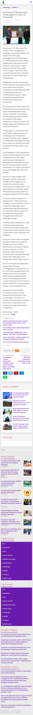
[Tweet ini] (10, 373)
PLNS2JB (5, 570)
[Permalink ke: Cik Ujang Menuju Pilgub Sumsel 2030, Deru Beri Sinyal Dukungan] (7, 395)
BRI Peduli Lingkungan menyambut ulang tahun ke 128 (24, 359)
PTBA (4, 551)
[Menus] (31, 2)
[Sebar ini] (5, 373)
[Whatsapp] (5, 377)
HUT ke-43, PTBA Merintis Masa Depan (15, 342)
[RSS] (17, 350)
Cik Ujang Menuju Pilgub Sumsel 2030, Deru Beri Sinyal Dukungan (21, 395)
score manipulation (7, 686)
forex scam (4, 696)
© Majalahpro (5, 711)
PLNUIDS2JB (6, 567)
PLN (3, 544)
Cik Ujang (5, 574)
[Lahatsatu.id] (3, 2)
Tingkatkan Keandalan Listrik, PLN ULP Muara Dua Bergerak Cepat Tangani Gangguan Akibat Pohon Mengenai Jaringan (16, 642)
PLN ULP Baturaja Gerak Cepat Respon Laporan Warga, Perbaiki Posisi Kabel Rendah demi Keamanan (21, 428)
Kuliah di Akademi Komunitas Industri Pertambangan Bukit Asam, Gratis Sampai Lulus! (15, 323)
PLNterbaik (6, 547)
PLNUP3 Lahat (7, 578)
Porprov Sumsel (7, 555)
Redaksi (18, 712)
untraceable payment (8, 677)
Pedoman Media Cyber (7, 712)
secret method (6, 671)
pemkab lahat (7, 563)
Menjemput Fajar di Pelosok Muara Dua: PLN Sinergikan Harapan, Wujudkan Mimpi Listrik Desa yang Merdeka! (21, 404)
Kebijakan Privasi (15, 711)
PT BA (13, 314)
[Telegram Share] (21, 373)
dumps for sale (6, 705)
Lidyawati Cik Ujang (8, 559)
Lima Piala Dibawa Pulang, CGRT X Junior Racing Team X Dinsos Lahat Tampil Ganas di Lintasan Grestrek (16, 661)
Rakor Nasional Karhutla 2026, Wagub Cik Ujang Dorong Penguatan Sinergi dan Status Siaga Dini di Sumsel (21, 412)
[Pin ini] (16, 373)
